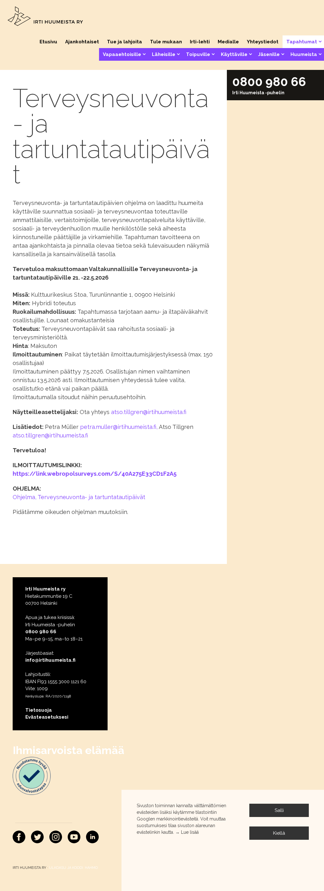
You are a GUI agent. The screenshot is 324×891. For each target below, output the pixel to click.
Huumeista (303, 54)
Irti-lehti (200, 42)
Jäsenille (269, 54)
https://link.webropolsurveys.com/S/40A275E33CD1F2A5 (95, 473)
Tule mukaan (166, 42)
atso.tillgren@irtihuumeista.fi (148, 412)
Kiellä (279, 833)
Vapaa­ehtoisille (122, 54)
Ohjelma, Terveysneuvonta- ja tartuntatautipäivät (79, 497)
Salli (279, 810)
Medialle (228, 42)
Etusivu (48, 42)
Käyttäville (234, 54)
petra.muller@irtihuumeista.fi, (119, 427)
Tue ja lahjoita (124, 42)
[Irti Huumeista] (46, 17)
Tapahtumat (301, 42)
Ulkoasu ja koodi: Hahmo (73, 868)
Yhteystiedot (262, 42)
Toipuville (198, 54)
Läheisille (163, 54)
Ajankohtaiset (82, 42)
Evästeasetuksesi (46, 717)
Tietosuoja (38, 710)
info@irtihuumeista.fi (50, 660)
